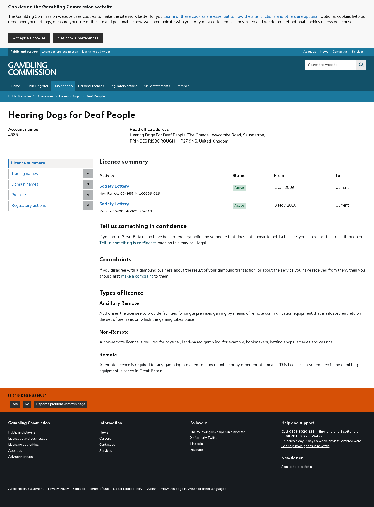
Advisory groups (20, 456)
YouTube (196, 449)
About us (309, 52)
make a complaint (137, 276)
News (324, 52)
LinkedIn (196, 443)
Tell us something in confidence (128, 243)
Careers (105, 438)
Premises (182, 86)
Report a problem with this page (60, 404)
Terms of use (99, 488)
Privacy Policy (58, 488)
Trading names (24, 174)
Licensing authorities (96, 52)
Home (15, 86)
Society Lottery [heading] (114, 186)
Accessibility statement (26, 488)
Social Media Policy (127, 488)
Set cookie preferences (78, 38)
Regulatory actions (123, 86)
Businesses (63, 86)
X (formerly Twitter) (205, 437)
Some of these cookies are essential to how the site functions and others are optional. (241, 16)
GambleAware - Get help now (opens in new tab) (322, 444)
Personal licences (91, 86)
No (28, 404)
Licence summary (28, 163)
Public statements (156, 86)
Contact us (340, 52)
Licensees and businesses (60, 52)
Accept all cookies (29, 38)
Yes (16, 404)
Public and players (24, 52)
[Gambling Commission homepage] (32, 73)
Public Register (36, 86)
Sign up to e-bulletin (296, 466)
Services (358, 52)
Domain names (24, 184)
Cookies (79, 488)
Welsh (151, 488)
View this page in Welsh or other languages (193, 488)
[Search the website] (361, 65)
